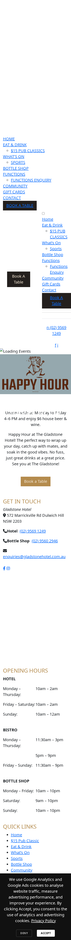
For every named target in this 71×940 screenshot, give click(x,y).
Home (9, 138)
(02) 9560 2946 (45, 540)
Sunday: (10, 714)
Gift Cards (14, 192)
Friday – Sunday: (17, 765)
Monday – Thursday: (12, 691)
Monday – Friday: (18, 790)
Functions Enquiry (31, 180)
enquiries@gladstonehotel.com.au (34, 556)
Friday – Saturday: (19, 704)
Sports (18, 162)
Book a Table (35, 481)
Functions (14, 174)
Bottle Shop (16, 168)
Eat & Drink (15, 144)
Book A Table (19, 205)
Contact (12, 197)
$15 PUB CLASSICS (28, 150)
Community (15, 186)
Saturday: (11, 800)
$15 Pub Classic (25, 840)
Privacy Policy (43, 920)
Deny (24, 933)
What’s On (13, 156)
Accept (46, 933)
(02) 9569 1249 (33, 531)
